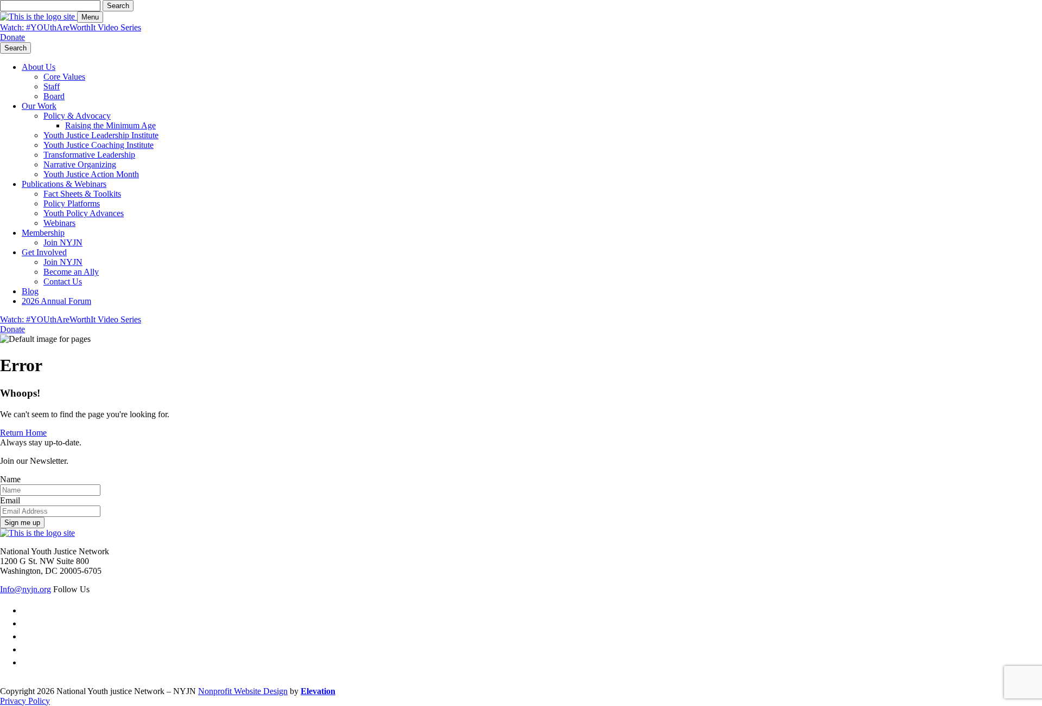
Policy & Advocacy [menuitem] (77, 115)
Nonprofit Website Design (243, 691)
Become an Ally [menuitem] (71, 271)
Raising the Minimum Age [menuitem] (110, 125)
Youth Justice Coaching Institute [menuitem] (98, 145)
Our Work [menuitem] (39, 106)
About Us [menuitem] (38, 67)
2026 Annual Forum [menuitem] (56, 301)
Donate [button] (12, 37)
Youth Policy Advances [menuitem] (83, 213)
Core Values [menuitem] (64, 76)
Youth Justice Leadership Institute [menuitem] (100, 135)
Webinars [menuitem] (59, 223)
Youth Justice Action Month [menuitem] (91, 174)
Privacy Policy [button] (25, 700)
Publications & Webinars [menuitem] (64, 184)
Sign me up (22, 523)
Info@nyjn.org (25, 589)
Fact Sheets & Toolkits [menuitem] (82, 193)
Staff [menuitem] (51, 86)
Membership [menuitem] (43, 232)
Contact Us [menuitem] (62, 281)
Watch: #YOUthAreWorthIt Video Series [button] (70, 27)
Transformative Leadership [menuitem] (89, 154)
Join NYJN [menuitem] (62, 242)
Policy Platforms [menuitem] (71, 203)
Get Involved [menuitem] (44, 252)
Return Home (23, 432)
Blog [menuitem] (30, 291)
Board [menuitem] (54, 96)
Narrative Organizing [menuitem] (79, 164)
